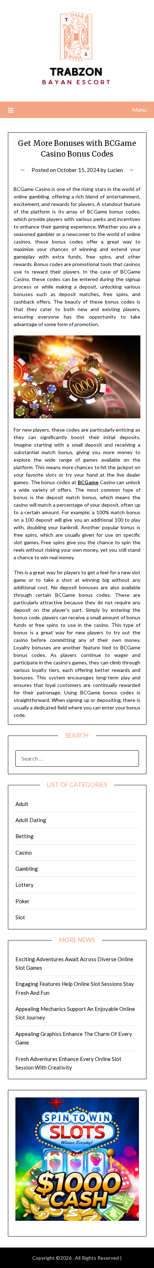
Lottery (24, 884)
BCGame (88, 482)
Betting (24, 836)
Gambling (26, 868)
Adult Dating (30, 820)
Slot (20, 917)
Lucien (115, 170)
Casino (23, 852)
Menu (139, 109)
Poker (22, 901)
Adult (21, 804)
